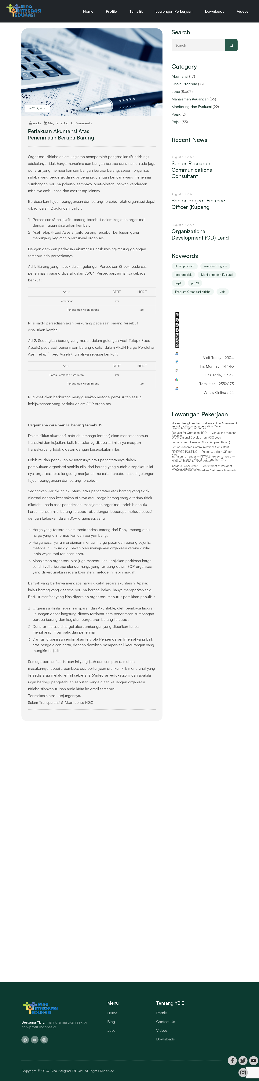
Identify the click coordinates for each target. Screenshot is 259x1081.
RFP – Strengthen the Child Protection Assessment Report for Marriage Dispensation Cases (204, 429)
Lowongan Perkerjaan (173, 11)
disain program (184, 266)
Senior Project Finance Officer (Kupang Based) (201, 446)
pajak (178, 283)
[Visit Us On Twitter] (243, 1060)
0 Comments (81, 123)
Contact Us (165, 1021)
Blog (111, 1021)
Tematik (136, 11)
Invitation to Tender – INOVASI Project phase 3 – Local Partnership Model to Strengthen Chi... (203, 463)
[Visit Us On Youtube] (253, 1060)
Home (88, 11)
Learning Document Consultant (191, 465)
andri (36, 123)
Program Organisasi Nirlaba (192, 292)
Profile (111, 11)
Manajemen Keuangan (190, 99)
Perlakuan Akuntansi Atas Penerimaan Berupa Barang (61, 134)
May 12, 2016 (37, 108)
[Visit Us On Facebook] (232, 1060)
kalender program (215, 266)
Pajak (176, 114)
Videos (243, 11)
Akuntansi (180, 76)
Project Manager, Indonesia (189, 432)
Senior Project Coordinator (189, 423)
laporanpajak (183, 275)
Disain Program (184, 83)
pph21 (195, 283)
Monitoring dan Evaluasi (192, 106)
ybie (222, 292)
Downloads (214, 11)
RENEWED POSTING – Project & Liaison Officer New (202, 458)
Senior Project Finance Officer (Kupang (198, 203)
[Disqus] (91, 783)
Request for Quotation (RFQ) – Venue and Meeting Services (204, 439)
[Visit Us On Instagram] (243, 1072)
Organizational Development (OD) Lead (200, 234)
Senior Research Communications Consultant (192, 169)
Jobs (176, 91)
